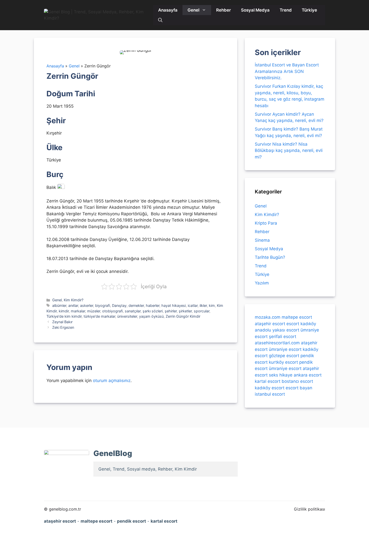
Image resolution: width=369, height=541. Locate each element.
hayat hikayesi (173, 305)
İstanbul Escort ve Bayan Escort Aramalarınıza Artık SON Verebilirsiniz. (287, 71)
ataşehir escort (270, 323)
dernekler (136, 305)
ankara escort (308, 374)
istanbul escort (270, 394)
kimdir (64, 311)
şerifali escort (282, 336)
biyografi (102, 305)
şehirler (171, 311)
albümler (59, 305)
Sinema (262, 240)
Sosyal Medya (255, 10)
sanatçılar (133, 311)
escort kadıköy (301, 323)
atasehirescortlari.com (277, 342)
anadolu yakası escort (277, 329)
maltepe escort (297, 317)
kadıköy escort (269, 387)
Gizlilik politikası (309, 509)
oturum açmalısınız (112, 380)
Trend (286, 10)
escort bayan (299, 387)
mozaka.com (267, 317)
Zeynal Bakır (62, 322)
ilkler (203, 305)
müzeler (93, 311)
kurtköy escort (283, 361)
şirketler (185, 311)
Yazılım (262, 282)
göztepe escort (284, 355)
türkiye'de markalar (99, 316)
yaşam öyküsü (151, 316)
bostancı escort (297, 381)
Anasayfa (167, 10)
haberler (152, 305)
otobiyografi (112, 311)
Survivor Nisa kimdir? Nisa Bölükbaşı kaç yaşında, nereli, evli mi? (289, 150)
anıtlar (73, 305)
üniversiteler (127, 316)
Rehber (223, 10)
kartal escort (267, 381)
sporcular (201, 311)
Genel (193, 10)
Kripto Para (266, 223)
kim (212, 305)
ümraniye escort (285, 349)
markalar (78, 311)
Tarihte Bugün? (270, 257)
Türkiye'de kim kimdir (64, 316)
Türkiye (309, 10)
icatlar (193, 305)
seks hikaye (280, 374)
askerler (86, 305)
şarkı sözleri (153, 311)
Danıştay (119, 305)
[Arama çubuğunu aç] (160, 20)
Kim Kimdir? (73, 300)
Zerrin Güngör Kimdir (183, 316)
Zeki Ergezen (63, 327)
